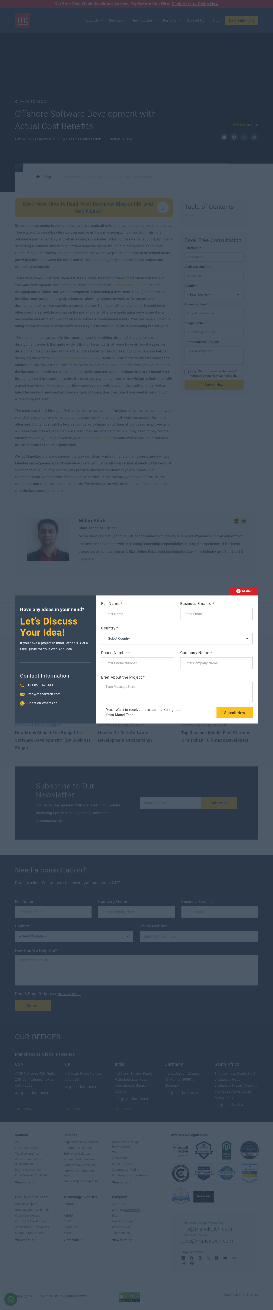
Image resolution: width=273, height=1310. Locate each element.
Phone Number (115, 652)
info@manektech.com (44, 694)
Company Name (196, 652)
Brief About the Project (123, 677)
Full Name (111, 603)
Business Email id (197, 603)
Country (109, 628)
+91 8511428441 (40, 685)
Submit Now (234, 712)
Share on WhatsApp (42, 703)
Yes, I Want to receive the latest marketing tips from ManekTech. (143, 712)
